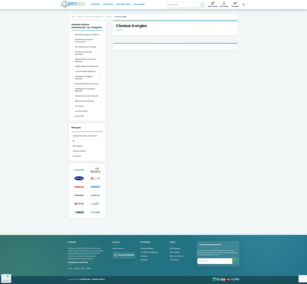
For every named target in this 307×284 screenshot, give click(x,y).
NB (74, 141)
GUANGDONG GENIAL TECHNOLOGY (85, 136)
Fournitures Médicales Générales (83, 53)
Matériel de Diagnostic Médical (87, 35)
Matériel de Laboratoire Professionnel (84, 41)
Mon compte (175, 252)
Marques (76, 128)
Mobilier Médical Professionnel (86, 66)
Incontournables (81, 111)
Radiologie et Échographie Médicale (85, 90)
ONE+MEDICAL (78, 146)
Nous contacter (118, 248)
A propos (144, 256)
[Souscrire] (235, 261)
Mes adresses (175, 248)
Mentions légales (147, 248)
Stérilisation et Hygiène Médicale (84, 78)
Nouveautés (79, 116)
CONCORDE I (77, 156)
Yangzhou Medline (79, 151)
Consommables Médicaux (85, 71)
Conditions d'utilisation (149, 252)
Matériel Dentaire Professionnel (87, 84)
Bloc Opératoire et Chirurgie (85, 47)
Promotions (79, 106)
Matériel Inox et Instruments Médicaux (85, 60)
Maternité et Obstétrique (84, 101)
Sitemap (144, 260)
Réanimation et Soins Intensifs (86, 96)
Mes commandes (176, 256)
